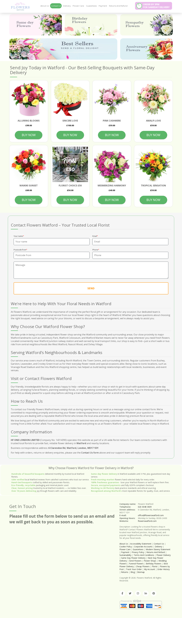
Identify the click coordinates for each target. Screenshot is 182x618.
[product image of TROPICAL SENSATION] (153, 164)
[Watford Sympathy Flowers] (146, 24)
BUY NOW (29, 135)
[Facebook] (122, 593)
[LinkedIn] (146, 593)
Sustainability (125, 555)
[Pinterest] (153, 593)
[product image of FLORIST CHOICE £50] (70, 164)
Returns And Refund (118, 6)
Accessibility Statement (140, 543)
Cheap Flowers (143, 566)
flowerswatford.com (147, 521)
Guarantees (91, 6)
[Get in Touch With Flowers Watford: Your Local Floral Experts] (19, 6)
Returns (124, 572)
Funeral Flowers (136, 563)
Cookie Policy (125, 546)
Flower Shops (150, 560)
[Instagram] (138, 593)
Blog (133, 572)
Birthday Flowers (153, 563)
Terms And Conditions (144, 555)
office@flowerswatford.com (151, 515)
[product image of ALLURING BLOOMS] (28, 99)
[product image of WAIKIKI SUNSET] (28, 164)
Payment (103, 6)
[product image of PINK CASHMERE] (112, 99)
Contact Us (56, 6)
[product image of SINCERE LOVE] (70, 99)
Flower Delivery (163, 555)
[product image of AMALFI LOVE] (153, 99)
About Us (44, 6)
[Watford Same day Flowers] (35, 24)
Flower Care (78, 6)
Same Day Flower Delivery (133, 558)
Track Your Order (134, 569)
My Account (149, 569)
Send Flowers (135, 560)
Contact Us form (90, 452)
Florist (155, 566)
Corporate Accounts (143, 546)
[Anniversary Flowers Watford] (146, 49)
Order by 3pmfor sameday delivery (156, 6)
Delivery (67, 6)
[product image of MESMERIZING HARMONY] (112, 164)
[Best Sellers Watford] (63, 49)
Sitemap (141, 572)
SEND (91, 288)
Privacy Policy (138, 552)
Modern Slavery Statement (158, 549)
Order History (163, 569)
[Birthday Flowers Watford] (91, 24)
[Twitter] (130, 593)
